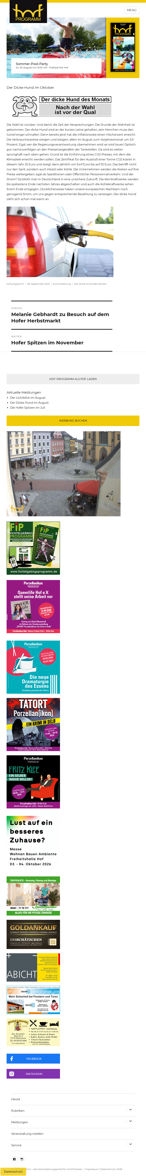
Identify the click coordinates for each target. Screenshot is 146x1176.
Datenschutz (107, 1169)
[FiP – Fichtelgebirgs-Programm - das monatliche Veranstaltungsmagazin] (73, 548)
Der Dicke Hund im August (29, 402)
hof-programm (15, 283)
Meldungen (19, 1122)
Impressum (91, 1169)
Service (16, 1145)
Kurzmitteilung (62, 283)
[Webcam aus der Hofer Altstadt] (64, 473)
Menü (132, 10)
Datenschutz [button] (13, 1171)
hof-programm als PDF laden (73, 379)
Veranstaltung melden (27, 1133)
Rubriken (18, 1110)
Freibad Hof (56, 67)
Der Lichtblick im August (28, 397)
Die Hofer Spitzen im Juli (27, 407)
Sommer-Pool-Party (32, 64)
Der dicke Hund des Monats (90, 283)
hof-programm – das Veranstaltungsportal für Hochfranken (48, 1169)
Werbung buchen (73, 420)
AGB (119, 1169)
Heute (15, 1099)
